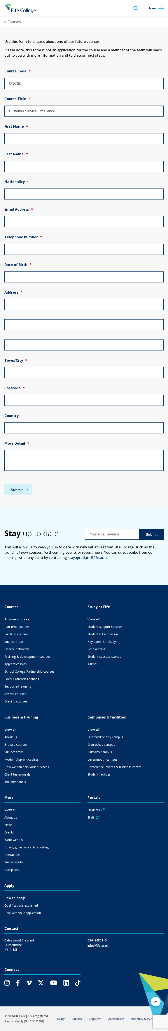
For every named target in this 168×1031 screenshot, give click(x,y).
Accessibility (116, 1019)
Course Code (17, 71)
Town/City (15, 360)
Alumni (92, 664)
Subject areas (14, 641)
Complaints (12, 870)
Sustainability (13, 862)
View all (94, 619)
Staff (91, 817)
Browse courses (16, 619)
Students (94, 810)
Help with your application (22, 913)
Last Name (16, 154)
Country (11, 415)
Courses (14, 21)
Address (13, 292)
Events (9, 832)
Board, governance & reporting (26, 847)
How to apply (14, 898)
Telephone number (23, 237)
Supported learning (17, 686)
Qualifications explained (21, 905)
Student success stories (104, 656)
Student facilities (99, 774)
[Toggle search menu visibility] (135, 8)
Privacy (60, 1019)
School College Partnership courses (29, 671)
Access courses (15, 694)
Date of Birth (18, 264)
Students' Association (103, 634)
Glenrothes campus (101, 744)
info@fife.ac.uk (98, 945)
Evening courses (15, 701)
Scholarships (96, 649)
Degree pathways (16, 649)
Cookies (77, 1019)
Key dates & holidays (102, 641)
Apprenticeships (15, 664)
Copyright (95, 1019)
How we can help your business (26, 767)
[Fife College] (20, 8)
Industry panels (15, 782)
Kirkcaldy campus (100, 752)
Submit (17, 490)
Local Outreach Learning (21, 679)
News (8, 825)
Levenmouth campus (102, 759)
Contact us (12, 855)
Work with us (13, 840)
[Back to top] (155, 1001)
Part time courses (17, 627)
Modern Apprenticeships (21, 759)
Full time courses (16, 634)
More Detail (16, 443)
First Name (16, 126)
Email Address (18, 209)
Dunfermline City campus (105, 737)
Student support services (105, 627)
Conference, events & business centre (114, 767)
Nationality (16, 181)
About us (10, 737)
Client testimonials (17, 774)
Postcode (14, 388)
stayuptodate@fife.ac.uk (88, 557)
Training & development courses (27, 656)
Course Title (17, 98)
